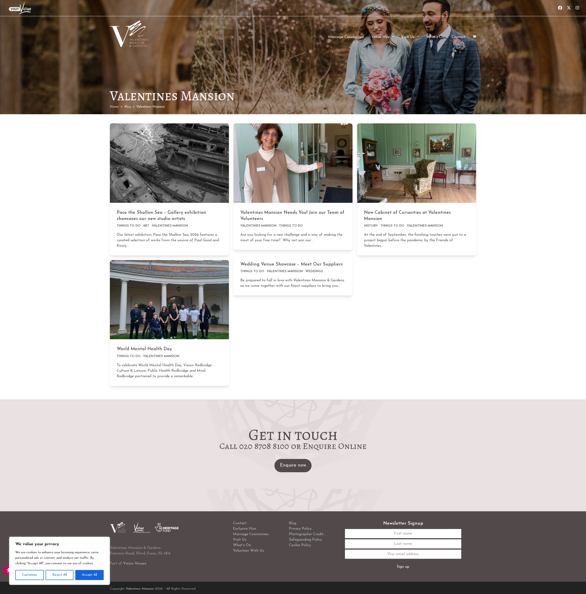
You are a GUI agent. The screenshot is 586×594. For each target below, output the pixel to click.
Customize (29, 575)
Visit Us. (240, 540)
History (371, 225)
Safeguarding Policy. (306, 540)
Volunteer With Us (248, 551)
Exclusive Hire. (245, 529)
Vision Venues (134, 563)
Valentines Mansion (170, 225)
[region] (59, 561)
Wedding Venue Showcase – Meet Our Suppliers (291, 264)
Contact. (240, 523)
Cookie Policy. (300, 545)
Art (146, 225)
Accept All (89, 575)
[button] (474, 37)
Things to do (129, 225)
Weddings (314, 271)
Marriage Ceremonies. (251, 534)
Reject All (59, 575)
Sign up (403, 567)
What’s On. (242, 545)
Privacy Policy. (300, 529)
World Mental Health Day (144, 349)
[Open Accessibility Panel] (8, 570)
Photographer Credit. (306, 534)
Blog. (293, 523)
